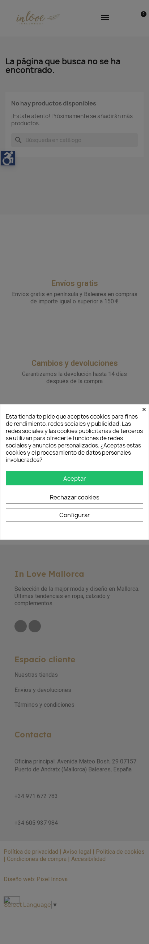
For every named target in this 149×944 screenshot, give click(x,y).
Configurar (74, 515)
